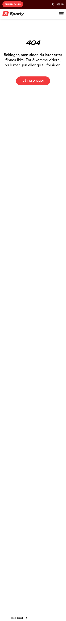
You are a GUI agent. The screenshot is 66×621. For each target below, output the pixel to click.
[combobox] (19, 618)
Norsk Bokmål (17, 618)
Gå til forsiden (33, 80)
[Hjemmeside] (13, 13)
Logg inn (59, 4)
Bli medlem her (13, 4)
